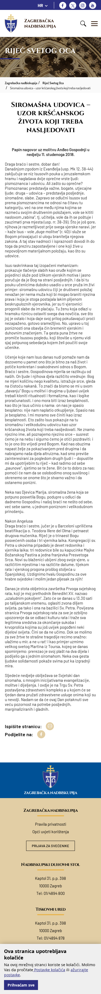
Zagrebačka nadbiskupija (40, 23)
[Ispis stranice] (50, 726)
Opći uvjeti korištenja (50, 831)
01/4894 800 (54, 893)
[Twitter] (72, 5)
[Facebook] (62, 5)
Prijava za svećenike (50, 846)
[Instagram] (82, 5)
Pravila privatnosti (50, 824)
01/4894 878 (54, 938)
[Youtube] (92, 5)
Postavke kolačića (49, 969)
